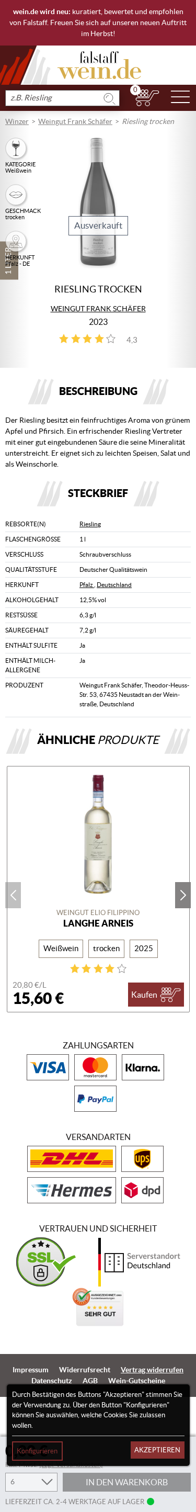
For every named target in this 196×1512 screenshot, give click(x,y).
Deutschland (114, 584)
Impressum (31, 1370)
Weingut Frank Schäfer (75, 121)
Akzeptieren (157, 1450)
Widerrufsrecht (84, 1370)
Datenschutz (51, 1380)
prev (13, 895)
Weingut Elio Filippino (98, 913)
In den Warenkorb (127, 1482)
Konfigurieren (37, 1451)
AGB (90, 1380)
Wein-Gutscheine (136, 1380)
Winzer (17, 121)
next (183, 895)
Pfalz (86, 584)
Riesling (90, 524)
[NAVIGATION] (180, 98)
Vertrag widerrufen (152, 1370)
